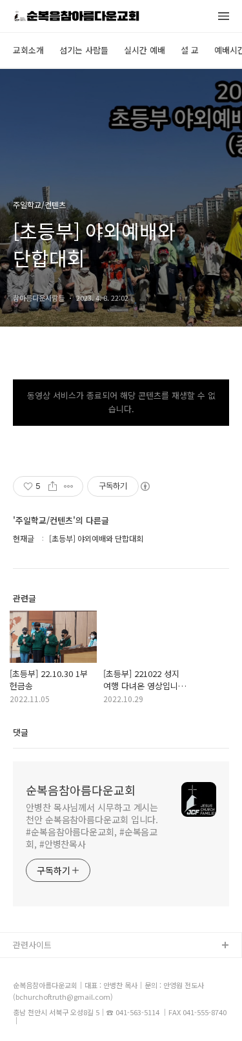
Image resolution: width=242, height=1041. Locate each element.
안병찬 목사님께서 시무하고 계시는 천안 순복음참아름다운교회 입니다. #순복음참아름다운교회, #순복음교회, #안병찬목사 (92, 825)
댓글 (20, 732)
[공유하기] (53, 486)
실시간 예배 (144, 50)
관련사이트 (32, 945)
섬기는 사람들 (83, 50)
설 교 (190, 50)
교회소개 (28, 50)
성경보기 (29, 966)
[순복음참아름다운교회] (76, 17)
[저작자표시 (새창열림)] (144, 486)
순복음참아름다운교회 (81, 789)
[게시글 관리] (69, 486)
